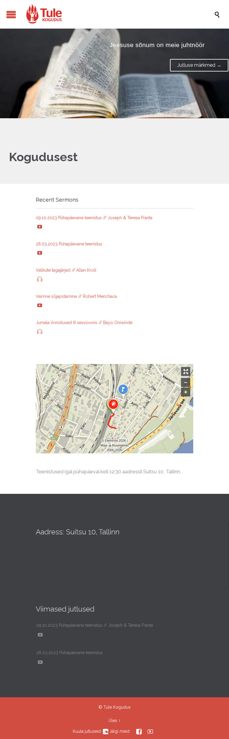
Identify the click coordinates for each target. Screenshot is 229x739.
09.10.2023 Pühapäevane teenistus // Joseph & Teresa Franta (94, 217)
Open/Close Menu (11, 14)
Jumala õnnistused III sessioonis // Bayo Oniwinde (84, 322)
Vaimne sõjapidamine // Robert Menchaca (76, 296)
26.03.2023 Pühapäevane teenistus (69, 244)
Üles (113, 720)
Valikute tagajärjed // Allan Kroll (66, 270)
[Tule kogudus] (117, 14)
